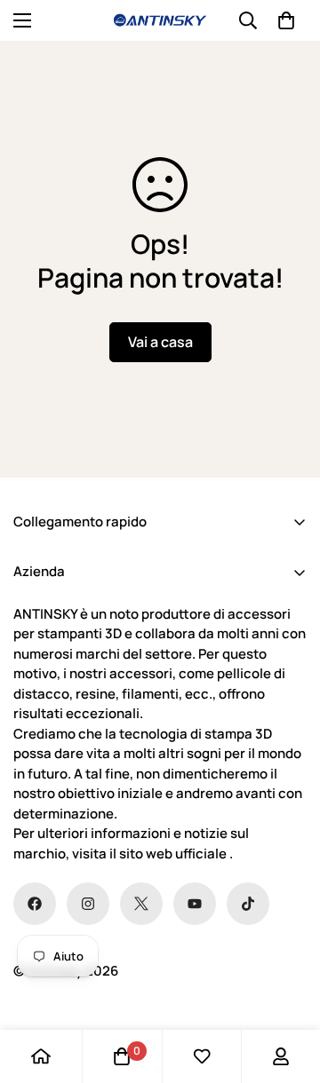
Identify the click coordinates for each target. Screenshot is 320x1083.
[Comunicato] (194, 903)
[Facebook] (34, 903)
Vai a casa (160, 342)
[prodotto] (41, 1056)
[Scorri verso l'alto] (288, 989)
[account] (281, 1056)
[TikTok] (248, 903)
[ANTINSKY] (160, 20)
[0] (286, 20)
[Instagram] (88, 903)
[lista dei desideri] (202, 1056)
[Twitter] (141, 903)
